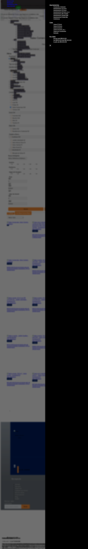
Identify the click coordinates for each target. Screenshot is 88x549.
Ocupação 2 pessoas (59, 6)
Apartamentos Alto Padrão (60, 13)
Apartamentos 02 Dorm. (60, 8)
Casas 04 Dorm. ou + (59, 29)
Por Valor (53, 36)
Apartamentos (54, 5)
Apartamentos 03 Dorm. (60, 10)
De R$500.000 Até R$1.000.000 (62, 40)
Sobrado (55, 33)
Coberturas (56, 19)
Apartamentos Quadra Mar (60, 15)
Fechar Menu (67, 45)
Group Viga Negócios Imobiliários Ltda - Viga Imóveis (12, 3)
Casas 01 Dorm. (57, 24)
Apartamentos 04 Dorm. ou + (61, 12)
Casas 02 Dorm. (57, 26)
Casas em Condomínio (59, 31)
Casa (51, 22)
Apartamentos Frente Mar (60, 17)
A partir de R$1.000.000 (60, 42)
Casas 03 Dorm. (57, 27)
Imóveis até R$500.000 (60, 38)
